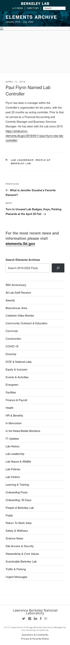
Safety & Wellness (17, 530)
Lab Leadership (22, 160)
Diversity (11, 354)
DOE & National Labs (19, 362)
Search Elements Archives (23, 260)
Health (9, 408)
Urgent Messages (16, 577)
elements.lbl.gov (20, 243)
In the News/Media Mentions (23, 431)
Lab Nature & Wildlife (18, 461)
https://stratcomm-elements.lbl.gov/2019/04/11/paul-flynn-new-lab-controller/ (35, 135)
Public (9, 515)
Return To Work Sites (19, 523)
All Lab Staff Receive (18, 292)
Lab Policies (13, 469)
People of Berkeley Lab (20, 508)
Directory (33, 8)
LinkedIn (35, 620)
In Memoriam (14, 423)
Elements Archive (31, 17)
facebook (40, 620)
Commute (12, 331)
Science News (14, 538)
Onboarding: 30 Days (19, 500)
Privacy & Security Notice (35, 638)
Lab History (13, 446)
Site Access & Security (20, 546)
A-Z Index (17, 8)
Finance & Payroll (16, 400)
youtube (46, 620)
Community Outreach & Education (26, 323)
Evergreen (12, 384)
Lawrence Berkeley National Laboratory (35, 611)
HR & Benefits (14, 415)
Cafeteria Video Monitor (20, 315)
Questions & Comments (35, 634)
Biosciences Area (16, 308)
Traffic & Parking (16, 569)
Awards (10, 300)
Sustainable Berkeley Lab (21, 561)
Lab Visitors (13, 477)
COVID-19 (12, 346)
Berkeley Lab (35, 3)
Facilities (11, 392)
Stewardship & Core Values (22, 554)
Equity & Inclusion (16, 369)
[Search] (58, 267)
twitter (24, 620)
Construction (13, 338)
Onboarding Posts (17, 492)
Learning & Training (17, 484)
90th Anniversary (16, 285)
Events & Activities (17, 377)
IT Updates (12, 438)
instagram (29, 620)
